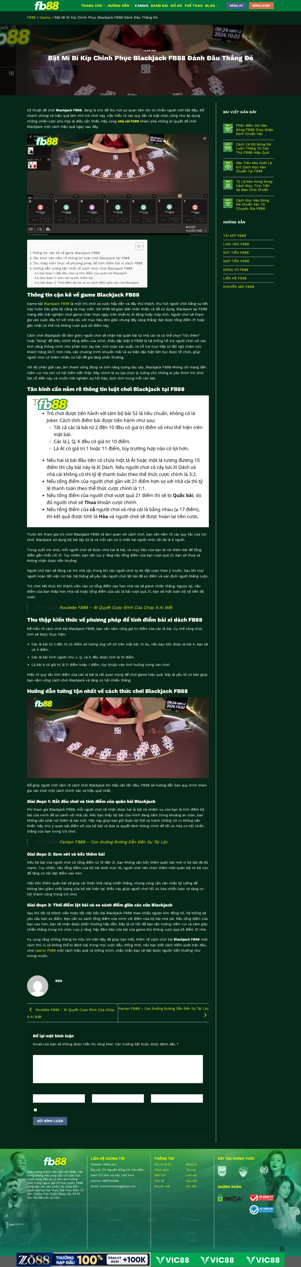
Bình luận (41, 1051)
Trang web (159, 1090)
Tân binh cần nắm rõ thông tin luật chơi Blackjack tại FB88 (81, 258)
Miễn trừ (160, 1175)
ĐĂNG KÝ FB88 (235, 270)
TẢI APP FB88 (234, 235)
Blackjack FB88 (56, 304)
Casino (45, 17)
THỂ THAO (193, 6)
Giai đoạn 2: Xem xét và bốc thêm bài (66, 278)
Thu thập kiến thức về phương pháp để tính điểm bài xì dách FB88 (88, 263)
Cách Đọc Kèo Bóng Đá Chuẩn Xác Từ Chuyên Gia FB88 (252, 204)
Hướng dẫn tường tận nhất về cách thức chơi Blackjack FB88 (82, 268)
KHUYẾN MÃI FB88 (238, 287)
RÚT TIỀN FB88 (236, 253)
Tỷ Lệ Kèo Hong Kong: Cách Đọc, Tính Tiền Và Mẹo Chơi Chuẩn (254, 186)
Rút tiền (191, 1186)
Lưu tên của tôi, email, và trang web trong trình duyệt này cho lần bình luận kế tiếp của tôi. (110, 1110)
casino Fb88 (45, 950)
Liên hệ (159, 1181)
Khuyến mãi (162, 1186)
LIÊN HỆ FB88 (235, 278)
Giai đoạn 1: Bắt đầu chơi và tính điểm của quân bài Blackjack (83, 273)
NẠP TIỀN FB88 (236, 261)
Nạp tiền (192, 1181)
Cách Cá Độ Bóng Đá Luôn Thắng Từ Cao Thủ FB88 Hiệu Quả (253, 148)
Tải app (191, 1169)
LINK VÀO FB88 (236, 244)
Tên (37, 1090)
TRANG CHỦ (91, 6)
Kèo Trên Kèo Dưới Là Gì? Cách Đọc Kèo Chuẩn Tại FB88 (254, 167)
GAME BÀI (159, 6)
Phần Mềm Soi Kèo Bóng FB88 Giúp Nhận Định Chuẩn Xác (254, 130)
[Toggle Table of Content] (137, 246)
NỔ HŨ (176, 6)
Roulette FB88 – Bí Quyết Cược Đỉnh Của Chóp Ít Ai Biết (115, 607)
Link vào (191, 1175)
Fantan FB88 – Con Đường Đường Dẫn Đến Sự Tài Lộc (113, 842)
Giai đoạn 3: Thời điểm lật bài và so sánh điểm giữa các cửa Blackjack (89, 282)
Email (97, 1090)
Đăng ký (191, 1164)
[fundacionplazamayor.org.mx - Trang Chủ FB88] (50, 5)
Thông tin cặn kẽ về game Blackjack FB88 (66, 253)
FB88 (31, 17)
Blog (210, 6)
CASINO (141, 6)
